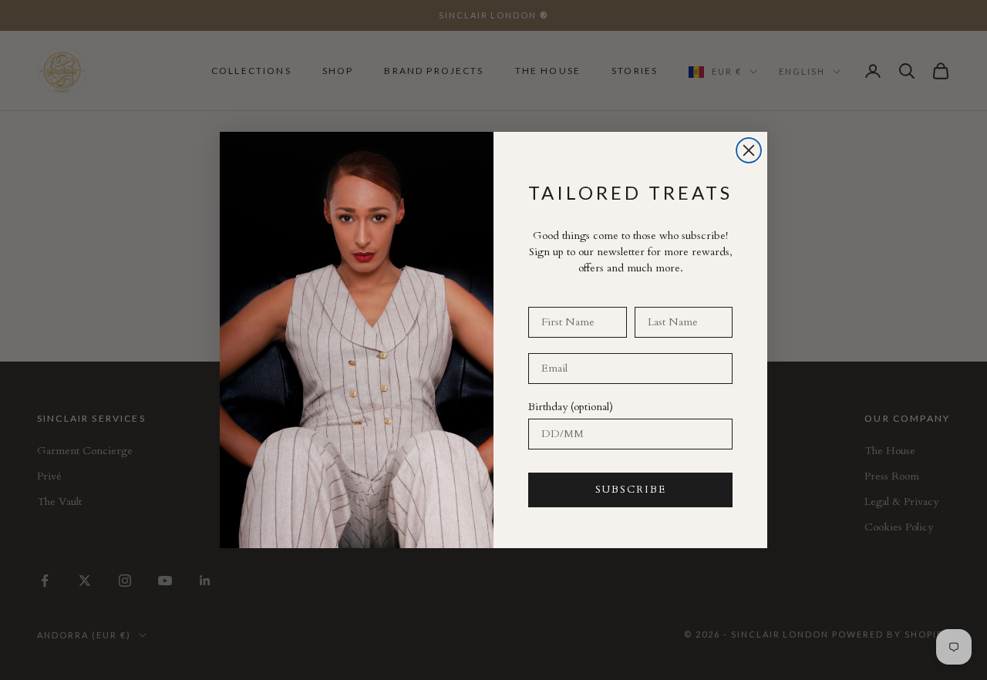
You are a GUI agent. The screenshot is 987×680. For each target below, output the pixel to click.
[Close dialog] (748, 150)
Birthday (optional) (570, 406)
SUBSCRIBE (630, 490)
